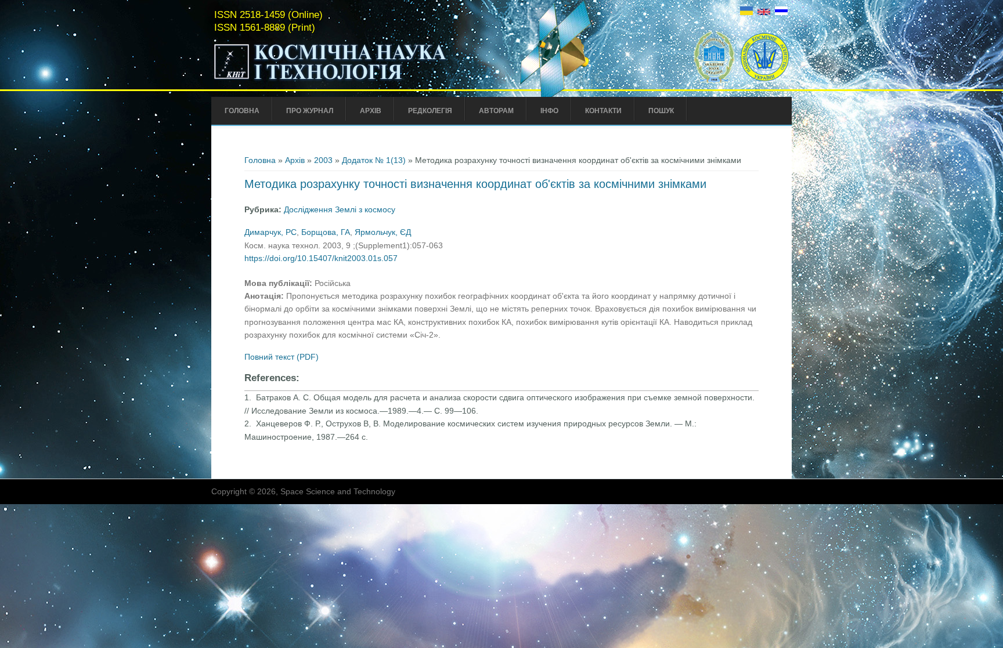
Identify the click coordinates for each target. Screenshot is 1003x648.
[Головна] (354, 80)
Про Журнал (309, 111)
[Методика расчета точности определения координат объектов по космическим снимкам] (781, 12)
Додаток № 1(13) (374, 160)
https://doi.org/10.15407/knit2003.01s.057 (321, 258)
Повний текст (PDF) (281, 356)
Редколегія (430, 111)
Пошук (661, 111)
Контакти (603, 111)
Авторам (496, 111)
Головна (242, 111)
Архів (370, 111)
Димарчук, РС (270, 232)
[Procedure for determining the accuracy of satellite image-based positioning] (763, 12)
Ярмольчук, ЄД (383, 232)
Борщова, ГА (325, 232)
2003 (323, 160)
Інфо (549, 111)
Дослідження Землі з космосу (339, 209)
